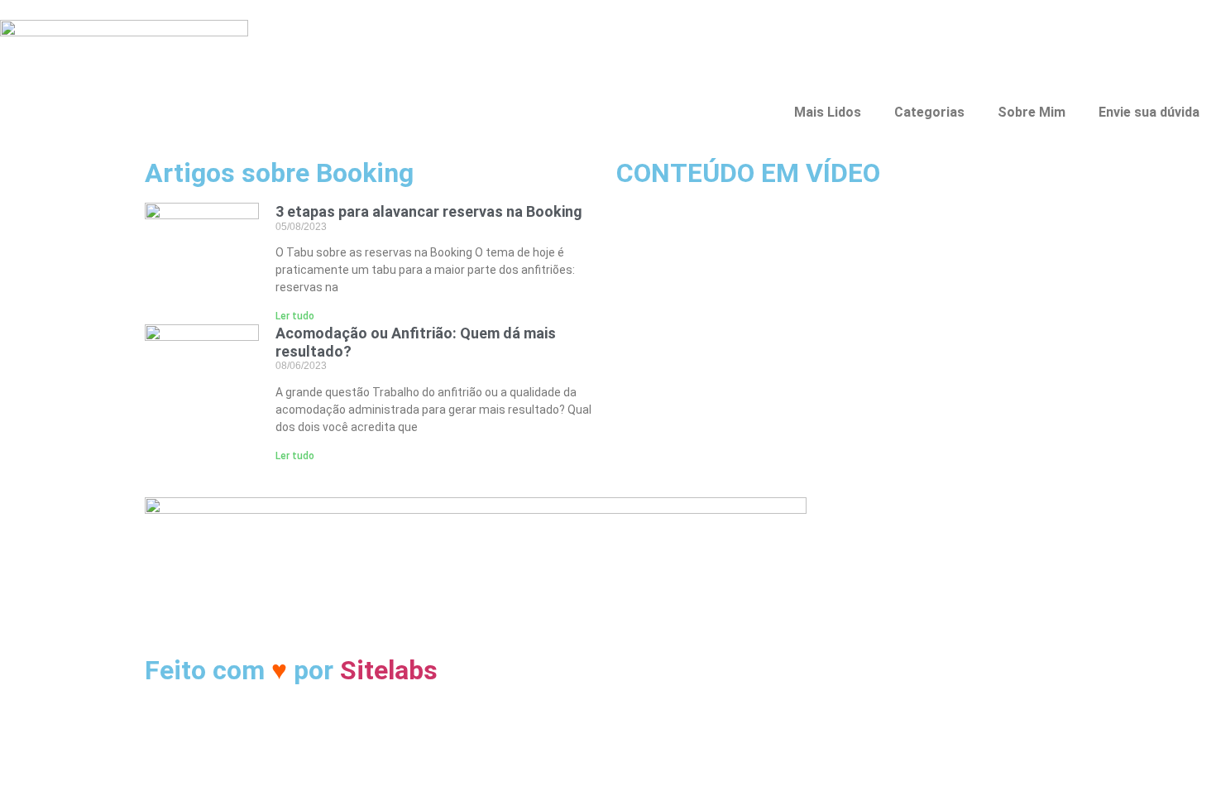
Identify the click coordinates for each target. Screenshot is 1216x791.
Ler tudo (294, 316)
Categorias (929, 112)
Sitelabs (389, 670)
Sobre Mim (1031, 112)
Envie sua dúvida (1149, 112)
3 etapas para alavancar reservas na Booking (428, 211)
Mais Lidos (827, 112)
